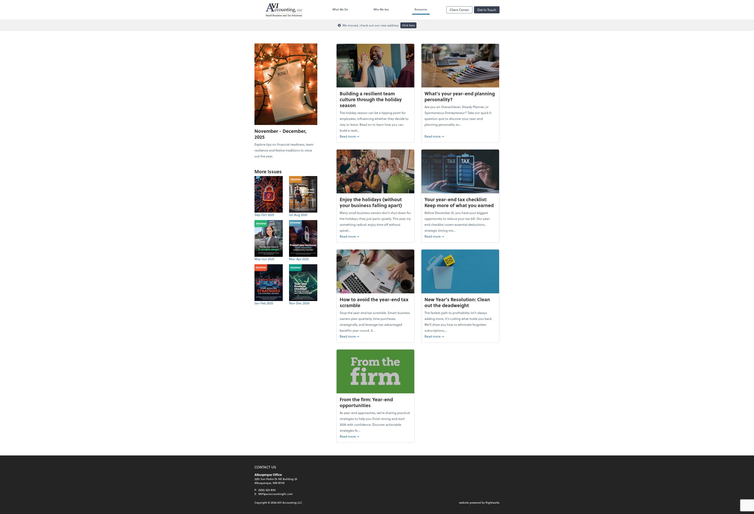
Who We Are (381, 9)
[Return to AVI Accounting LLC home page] (283, 10)
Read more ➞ (375, 136)
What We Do (340, 9)
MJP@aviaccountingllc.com (275, 494)
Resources (421, 9)
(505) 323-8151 (267, 490)
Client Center (459, 9)
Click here (408, 25)
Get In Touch (486, 9)
